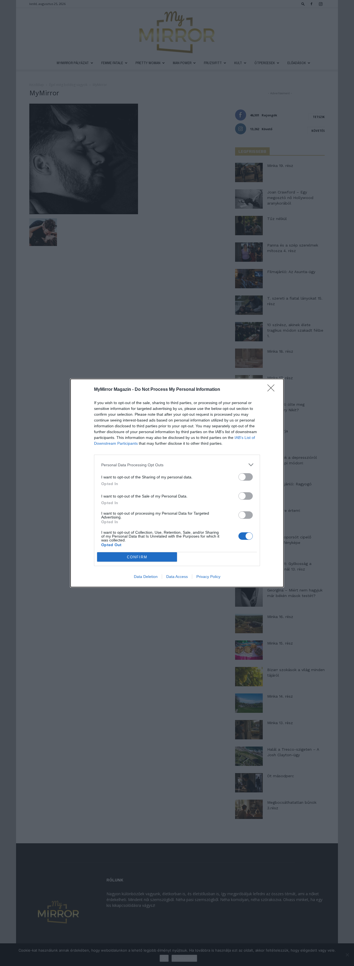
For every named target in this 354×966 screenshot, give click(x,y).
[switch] (245, 477)
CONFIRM (137, 557)
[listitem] (177, 465)
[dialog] (177, 483)
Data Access (177, 576)
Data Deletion (146, 576)
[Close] (272, 389)
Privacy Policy (208, 576)
